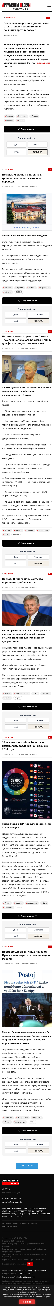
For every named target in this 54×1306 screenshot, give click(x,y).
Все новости (24, 1223)
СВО (35, 694)
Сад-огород (25, 1214)
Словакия (7, 1118)
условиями (47, 1294)
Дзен (16, 144)
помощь (31, 288)
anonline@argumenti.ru (12, 1202)
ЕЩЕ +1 (16, 534)
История (34, 1214)
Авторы (34, 1223)
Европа (34, 116)
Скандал (19, 1216)
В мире (25, 1208)
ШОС (6, 535)
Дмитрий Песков (21, 694)
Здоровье (13, 1211)
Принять (27, 1302)
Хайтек (12, 1216)
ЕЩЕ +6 (19, 292)
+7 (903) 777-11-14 (25, 1274)
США (44, 903)
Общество (33, 1208)
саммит (17, 530)
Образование (44, 1214)
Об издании (6, 1223)
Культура (39, 1211)
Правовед (6, 1214)
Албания (7, 292)
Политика (10, 18)
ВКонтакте (37, 144)
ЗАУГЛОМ (33, 187)
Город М (14, 1214)
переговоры (42, 530)
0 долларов (44, 288)
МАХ (16, 152)
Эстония (7, 288)
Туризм (31, 1211)
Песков (6, 530)
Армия (4, 1216)
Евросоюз (7, 907)
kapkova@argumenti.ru (26, 1277)
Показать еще (27, 1165)
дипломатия (19, 1122)
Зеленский (21, 116)
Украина (9, 116)
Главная (15, 1223)
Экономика (16, 1208)
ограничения (31, 903)
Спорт (4, 1211)
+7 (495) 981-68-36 (11, 1198)
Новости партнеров (9, 1226)
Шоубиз (42, 1208)
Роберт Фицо (22, 1118)
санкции (9, 120)
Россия (20, 120)
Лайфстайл (22, 1211)
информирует (43, 63)
